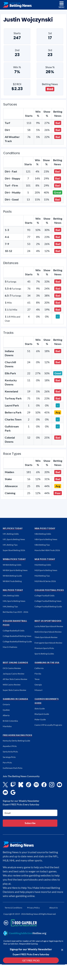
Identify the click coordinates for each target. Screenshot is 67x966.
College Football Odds (44, 595)
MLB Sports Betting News (46, 570)
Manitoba (7, 726)
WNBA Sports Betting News (15, 570)
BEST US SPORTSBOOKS (48, 620)
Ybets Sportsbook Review (46, 637)
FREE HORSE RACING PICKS (17, 735)
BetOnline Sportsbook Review (48, 631)
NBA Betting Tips (42, 545)
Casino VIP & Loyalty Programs (48, 725)
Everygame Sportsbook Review (48, 642)
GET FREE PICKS (31, 960)
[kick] (20, 784)
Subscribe (30, 823)
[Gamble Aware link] (19, 923)
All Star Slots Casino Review (15, 679)
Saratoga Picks (9, 757)
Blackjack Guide (42, 714)
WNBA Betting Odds (12, 565)
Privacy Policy (33, 907)
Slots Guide (40, 708)
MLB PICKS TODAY (45, 559)
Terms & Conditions (13, 907)
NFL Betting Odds (11, 534)
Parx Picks (7, 762)
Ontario (6, 704)
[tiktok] (28, 784)
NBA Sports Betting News (46, 539)
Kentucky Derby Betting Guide (16, 740)
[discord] (5, 792)
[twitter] (5, 784)
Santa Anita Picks (10, 751)
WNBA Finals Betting (12, 581)
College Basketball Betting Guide (17, 641)
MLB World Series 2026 (45, 581)
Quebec (6, 710)
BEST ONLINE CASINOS (15, 662)
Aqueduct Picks (10, 746)
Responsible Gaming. (28, 943)
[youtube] (59, 784)
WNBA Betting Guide (12, 575)
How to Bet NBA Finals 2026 (47, 550)
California (39, 668)
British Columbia (10, 721)
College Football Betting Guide (48, 606)
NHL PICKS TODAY (13, 590)
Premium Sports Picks (44, 648)
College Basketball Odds (13, 630)
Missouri (38, 690)
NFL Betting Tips (10, 545)
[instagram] (51, 784)
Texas (37, 679)
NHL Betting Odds (11, 595)
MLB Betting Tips (42, 575)
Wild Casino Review (11, 684)
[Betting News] (17, 5)
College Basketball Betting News (17, 636)
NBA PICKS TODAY (45, 528)
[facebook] (44, 784)
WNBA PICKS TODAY (14, 559)
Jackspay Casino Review (13, 673)
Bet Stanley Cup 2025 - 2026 (15, 612)
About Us (53, 907)
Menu (61, 7)
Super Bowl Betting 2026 (14, 550)
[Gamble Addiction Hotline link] (24, 933)
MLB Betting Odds (43, 565)
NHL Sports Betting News (14, 601)
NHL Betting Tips (10, 606)
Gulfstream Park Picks (12, 768)
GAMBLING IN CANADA (15, 698)
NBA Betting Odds (43, 534)
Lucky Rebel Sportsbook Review (49, 626)
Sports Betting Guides (44, 653)
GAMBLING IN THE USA (47, 662)
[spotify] (36, 784)
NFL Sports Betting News (14, 539)
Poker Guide (40, 719)
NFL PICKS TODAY (13, 528)
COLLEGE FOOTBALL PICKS (49, 590)
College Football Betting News (48, 601)
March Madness (10, 647)
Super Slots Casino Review (14, 690)
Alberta (6, 715)
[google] (13, 792)
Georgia (38, 684)
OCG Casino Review (12, 668)
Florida (38, 673)
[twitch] (13, 784)
